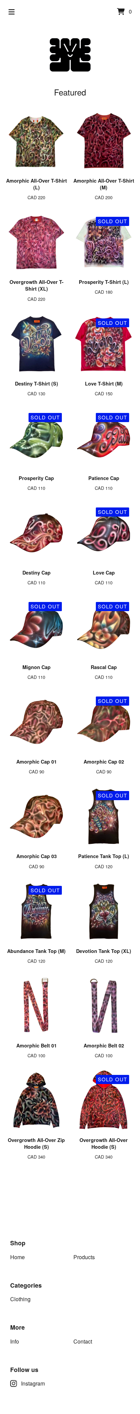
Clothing (20, 1299)
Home (17, 1257)
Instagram (33, 1383)
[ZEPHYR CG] (70, 55)
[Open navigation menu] (11, 12)
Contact (82, 1341)
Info (14, 1341)
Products (84, 1257)
